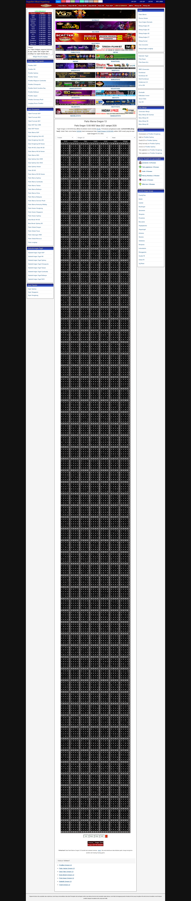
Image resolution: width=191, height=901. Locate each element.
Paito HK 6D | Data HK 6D (36, 147)
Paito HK (101, 5)
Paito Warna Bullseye (34, 189)
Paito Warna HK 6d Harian (36, 151)
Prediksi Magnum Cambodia (37, 80)
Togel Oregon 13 (64, 885)
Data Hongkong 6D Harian (36, 144)
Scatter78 (142, 256)
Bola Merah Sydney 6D (35, 223)
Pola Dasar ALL (144, 62)
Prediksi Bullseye (33, 92)
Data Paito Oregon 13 (66, 871)
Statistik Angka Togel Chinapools (38, 264)
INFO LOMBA (159, 1)
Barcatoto (142, 222)
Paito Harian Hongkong (35, 208)
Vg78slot (141, 263)
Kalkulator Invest (144, 95)
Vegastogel (142, 229)
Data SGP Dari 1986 (34, 125)
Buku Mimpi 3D (143, 121)
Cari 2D (141, 102)
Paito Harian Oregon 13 (67, 868)
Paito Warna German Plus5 (36, 200)
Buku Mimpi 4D (143, 124)
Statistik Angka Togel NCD (36, 279)
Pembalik (142, 92)
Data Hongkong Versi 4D (36, 136)
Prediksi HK (31, 69)
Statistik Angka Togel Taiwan (37, 268)
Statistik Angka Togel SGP (36, 252)
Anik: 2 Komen (147, 171)
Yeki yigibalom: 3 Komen (150, 167)
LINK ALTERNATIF (121, 5)
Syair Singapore (33, 292)
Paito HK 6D (73, 5)
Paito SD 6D (83, 5)
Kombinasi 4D (143, 75)
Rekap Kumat (143, 41)
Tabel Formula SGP (34, 113)
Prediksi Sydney (33, 73)
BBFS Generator (144, 69)
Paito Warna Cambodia (35, 182)
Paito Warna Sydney (34, 178)
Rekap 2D (138, 5)
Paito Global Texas (34, 231)
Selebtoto (142, 241)
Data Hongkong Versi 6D (36, 140)
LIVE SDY (133, 1)
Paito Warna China (34, 193)
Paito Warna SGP (33, 132)
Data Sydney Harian (34, 166)
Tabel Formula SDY (34, 121)
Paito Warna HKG (33, 155)
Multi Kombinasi (144, 79)
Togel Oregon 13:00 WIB (105, 131)
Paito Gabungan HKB (35, 235)
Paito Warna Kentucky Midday (37, 204)
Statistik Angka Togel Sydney (37, 260)
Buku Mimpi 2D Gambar (146, 114)
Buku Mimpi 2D (143, 118)
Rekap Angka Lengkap (146, 48)
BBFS (131, 5)
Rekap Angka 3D (144, 29)
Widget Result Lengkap (40, 56)
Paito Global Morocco (35, 238)
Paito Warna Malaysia (35, 197)
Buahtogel (142, 206)
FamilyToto (142, 195)
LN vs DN (142, 85)
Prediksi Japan (32, 96)
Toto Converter (143, 45)
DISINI (79, 131)
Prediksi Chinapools (34, 84)
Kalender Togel (143, 56)
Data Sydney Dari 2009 (35, 159)
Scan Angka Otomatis (145, 22)
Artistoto (141, 233)
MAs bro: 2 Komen (148, 184)
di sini (98, 129)
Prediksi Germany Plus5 (35, 99)
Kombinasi (142, 72)
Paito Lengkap (32, 242)
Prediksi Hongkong (154, 134)
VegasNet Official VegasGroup (38, 1)
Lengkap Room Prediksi (35, 103)
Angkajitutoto (143, 225)
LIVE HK (150, 1)
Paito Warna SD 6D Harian (36, 174)
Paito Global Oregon (34, 227)
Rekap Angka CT (144, 37)
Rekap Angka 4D (144, 33)
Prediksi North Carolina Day (37, 88)
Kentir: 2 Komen (147, 180)
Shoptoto (141, 214)
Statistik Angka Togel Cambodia (38, 271)
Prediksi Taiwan (33, 77)
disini (99, 850)
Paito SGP (109, 5)
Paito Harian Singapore (35, 212)
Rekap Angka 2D (144, 26)
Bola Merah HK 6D (34, 219)
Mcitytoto (141, 244)
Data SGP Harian (33, 128)
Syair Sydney (32, 289)
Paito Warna (62, 5)
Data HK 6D (92, 5)
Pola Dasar (142, 59)
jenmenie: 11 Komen (149, 163)
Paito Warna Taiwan (34, 185)
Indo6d (141, 203)
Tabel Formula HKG (34, 117)
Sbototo (141, 237)
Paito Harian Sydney (34, 216)
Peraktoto (142, 218)
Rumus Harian (143, 18)
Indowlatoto (142, 248)
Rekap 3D (146, 5)
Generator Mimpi (144, 111)
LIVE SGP (142, 1)
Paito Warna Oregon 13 (95, 121)
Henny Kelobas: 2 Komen (150, 175)
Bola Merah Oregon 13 (66, 875)
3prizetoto (142, 210)
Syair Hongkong (33, 295)
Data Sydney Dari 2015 (35, 163)
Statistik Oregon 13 (65, 881)
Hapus (58, 1)
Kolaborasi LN (143, 82)
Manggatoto (142, 252)
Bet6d (140, 199)
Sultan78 (141, 260)
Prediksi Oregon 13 (65, 865)
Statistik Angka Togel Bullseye (37, 275)
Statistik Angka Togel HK (35, 256)
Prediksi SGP (32, 65)
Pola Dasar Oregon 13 (66, 878)
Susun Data (142, 99)
